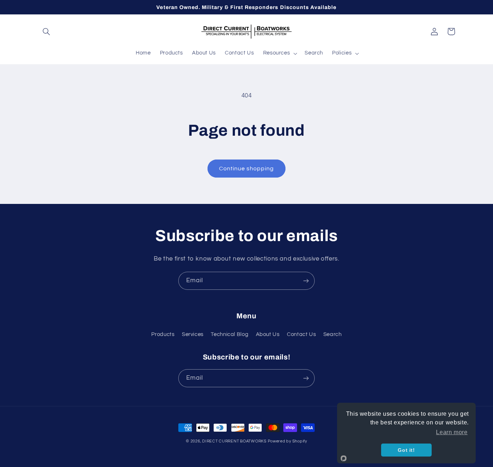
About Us (268, 334)
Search (332, 334)
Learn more (451, 432)
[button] (46, 31)
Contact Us (301, 334)
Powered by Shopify (287, 441)
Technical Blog (229, 334)
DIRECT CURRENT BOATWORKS (234, 441)
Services (193, 334)
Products (162, 334)
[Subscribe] (306, 280)
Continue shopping (246, 168)
